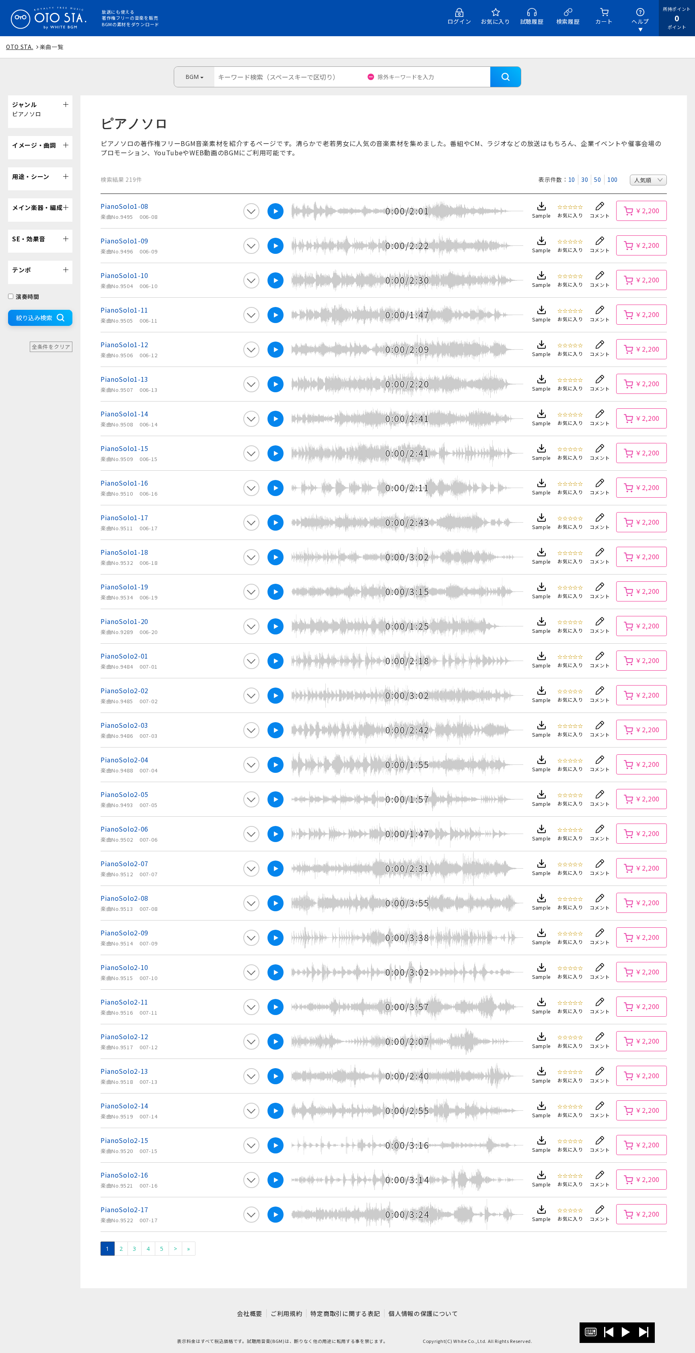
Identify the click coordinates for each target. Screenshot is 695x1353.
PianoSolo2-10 (124, 967)
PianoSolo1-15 (124, 448)
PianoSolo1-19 (124, 586)
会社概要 (249, 1313)
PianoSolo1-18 (124, 552)
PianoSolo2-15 (124, 1140)
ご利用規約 (286, 1313)
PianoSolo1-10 (124, 275)
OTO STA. (19, 47)
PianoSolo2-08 (124, 898)
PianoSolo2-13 (124, 1071)
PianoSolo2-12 (124, 1036)
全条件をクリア (51, 346)
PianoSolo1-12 (124, 344)
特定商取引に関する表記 (345, 1313)
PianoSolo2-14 (124, 1105)
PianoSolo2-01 (124, 656)
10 (571, 179)
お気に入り (495, 21)
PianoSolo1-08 (124, 206)
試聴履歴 (532, 21)
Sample (541, 215)
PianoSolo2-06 (124, 829)
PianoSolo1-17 (124, 517)
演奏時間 (27, 296)
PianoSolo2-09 (124, 932)
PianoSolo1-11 (124, 310)
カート (604, 21)
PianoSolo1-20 (124, 621)
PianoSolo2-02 (124, 690)
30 (584, 179)
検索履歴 (568, 21)
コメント (600, 215)
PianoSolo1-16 (124, 483)
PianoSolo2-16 (124, 1175)
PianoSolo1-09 (124, 240)
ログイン (459, 21)
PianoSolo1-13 (124, 379)
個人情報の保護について (423, 1313)
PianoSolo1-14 (124, 413)
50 (597, 179)
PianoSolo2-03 (124, 725)
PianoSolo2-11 (124, 1002)
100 (612, 179)
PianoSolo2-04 (124, 759)
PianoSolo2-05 (124, 794)
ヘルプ (640, 21)
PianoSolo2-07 (124, 863)
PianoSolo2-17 (124, 1209)
